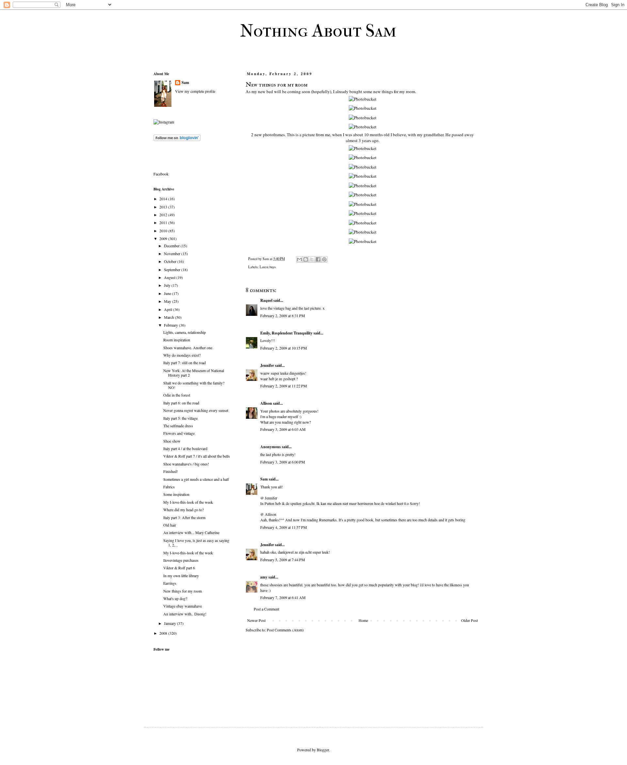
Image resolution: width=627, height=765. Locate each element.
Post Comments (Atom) (285, 629)
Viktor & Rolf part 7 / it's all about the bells (196, 456)
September (172, 269)
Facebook (161, 173)
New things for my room (182, 591)
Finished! (170, 471)
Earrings (169, 583)
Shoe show (172, 441)
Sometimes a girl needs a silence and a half (196, 479)
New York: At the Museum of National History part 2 (193, 373)
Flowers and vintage (179, 433)
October (170, 261)
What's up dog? (175, 598)
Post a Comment (266, 608)
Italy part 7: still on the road (184, 362)
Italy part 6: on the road (181, 402)
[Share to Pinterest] (324, 259)
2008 (163, 633)
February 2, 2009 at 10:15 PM (283, 347)
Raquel (266, 300)
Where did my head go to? (183, 509)
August (170, 277)
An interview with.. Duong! (184, 613)
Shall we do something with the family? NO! (193, 385)
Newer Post (256, 620)
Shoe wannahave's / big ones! (186, 463)
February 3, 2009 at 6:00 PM (282, 461)
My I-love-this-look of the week (188, 502)
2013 (163, 206)
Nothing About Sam (318, 30)
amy (263, 577)
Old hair (169, 525)
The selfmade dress (178, 425)
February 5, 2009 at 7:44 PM (282, 559)
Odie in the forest (176, 395)
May (168, 301)
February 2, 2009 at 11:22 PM (283, 385)
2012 (163, 214)
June (168, 293)
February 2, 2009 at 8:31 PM (282, 315)
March (169, 317)
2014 (163, 198)
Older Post (469, 620)
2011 (163, 222)
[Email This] (299, 259)
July (167, 285)
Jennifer (267, 365)
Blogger (323, 749)
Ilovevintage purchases (181, 560)
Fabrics (169, 486)
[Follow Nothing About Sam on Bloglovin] (177, 139)
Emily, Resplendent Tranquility (286, 333)
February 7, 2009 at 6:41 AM (283, 597)
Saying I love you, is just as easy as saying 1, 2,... (196, 542)
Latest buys (268, 267)
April (168, 309)
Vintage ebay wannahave (182, 606)
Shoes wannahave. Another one (187, 347)
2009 (163, 238)
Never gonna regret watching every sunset (195, 410)
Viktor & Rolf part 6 (179, 567)
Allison (266, 403)
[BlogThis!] (305, 259)
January (170, 623)
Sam (264, 479)
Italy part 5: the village (180, 418)
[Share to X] (312, 259)
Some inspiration (176, 494)
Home (363, 620)
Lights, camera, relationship (184, 332)
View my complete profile (195, 91)
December (172, 245)
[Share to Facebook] (318, 259)
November (172, 253)
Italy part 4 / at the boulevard (185, 448)
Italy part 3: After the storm (184, 517)
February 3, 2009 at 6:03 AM (283, 429)
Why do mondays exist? (182, 355)
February (171, 325)
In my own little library (181, 575)
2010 (163, 230)
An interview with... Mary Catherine (191, 532)
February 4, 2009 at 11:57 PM (283, 527)
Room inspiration (176, 339)
